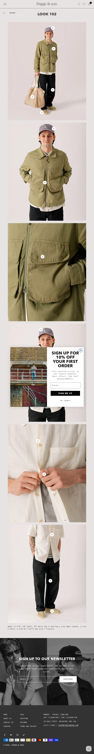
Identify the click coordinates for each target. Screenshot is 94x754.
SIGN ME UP (65, 393)
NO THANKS (65, 401)
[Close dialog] (80, 350)
